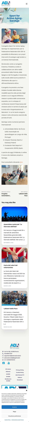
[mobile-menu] (25, 3)
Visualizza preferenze (14, 416)
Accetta (14, 407)
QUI (21, 162)
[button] (26, 390)
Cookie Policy (8, 419)
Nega (14, 411)
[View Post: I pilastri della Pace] (14, 298)
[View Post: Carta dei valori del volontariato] (14, 255)
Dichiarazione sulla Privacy (18, 419)
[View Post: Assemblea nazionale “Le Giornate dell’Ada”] (14, 214)
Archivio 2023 (7, 210)
